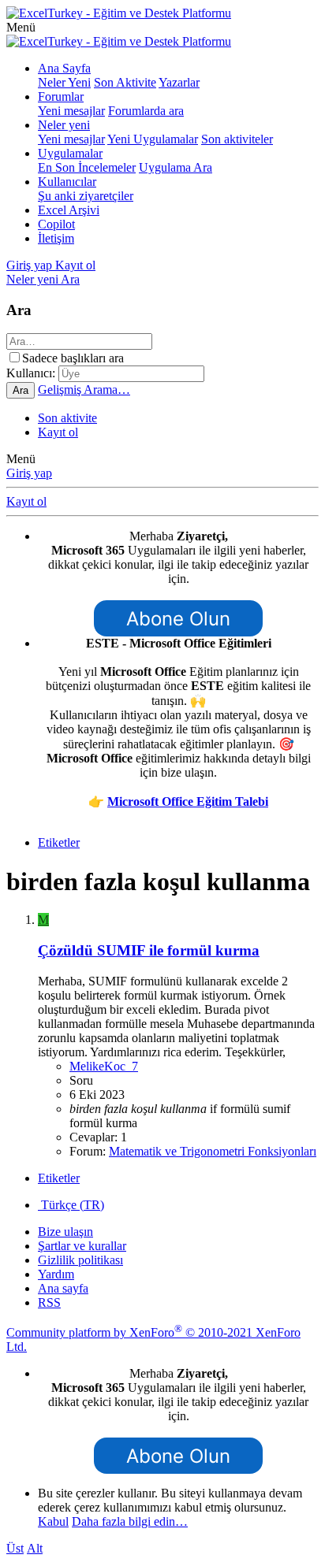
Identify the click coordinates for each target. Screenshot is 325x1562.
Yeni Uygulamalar (152, 139)
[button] (20, 27)
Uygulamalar (70, 153)
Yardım (56, 1274)
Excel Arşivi (68, 210)
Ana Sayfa (64, 68)
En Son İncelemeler (87, 167)
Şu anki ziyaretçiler (85, 195)
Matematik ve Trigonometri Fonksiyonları (212, 1151)
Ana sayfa (63, 1288)
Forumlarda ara (146, 110)
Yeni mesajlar (71, 110)
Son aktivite (67, 418)
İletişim (56, 238)
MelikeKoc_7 (103, 1066)
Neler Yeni (64, 82)
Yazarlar (179, 82)
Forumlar (61, 96)
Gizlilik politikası (80, 1260)
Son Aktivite (125, 82)
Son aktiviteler (237, 139)
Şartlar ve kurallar (82, 1245)
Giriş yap (29, 473)
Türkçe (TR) (71, 1204)
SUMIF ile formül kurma (149, 950)
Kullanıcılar (67, 181)
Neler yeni (64, 125)
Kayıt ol (58, 432)
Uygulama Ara (175, 167)
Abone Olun (178, 618)
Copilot (56, 224)
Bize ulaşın (65, 1231)
